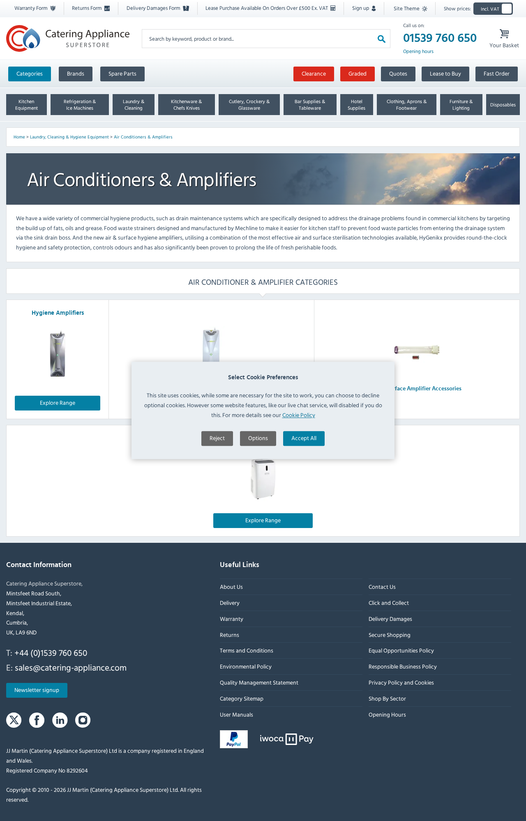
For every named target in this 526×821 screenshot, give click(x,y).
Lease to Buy (445, 73)
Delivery (230, 602)
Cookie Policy (298, 414)
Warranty (231, 618)
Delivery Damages (390, 618)
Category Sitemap (241, 698)
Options (258, 438)
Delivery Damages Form (154, 8)
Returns (229, 634)
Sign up (361, 8)
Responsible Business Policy (403, 666)
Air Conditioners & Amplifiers (143, 137)
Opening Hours (387, 714)
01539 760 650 (440, 38)
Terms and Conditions (246, 650)
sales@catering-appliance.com (71, 667)
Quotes (398, 73)
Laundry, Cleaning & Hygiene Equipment (69, 137)
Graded (357, 73)
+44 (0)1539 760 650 (50, 652)
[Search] (381, 38)
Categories (29, 73)
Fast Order (497, 73)
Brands (75, 73)
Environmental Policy (246, 666)
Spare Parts (122, 73)
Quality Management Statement (259, 682)
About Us (231, 586)
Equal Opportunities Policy (401, 650)
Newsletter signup (36, 690)
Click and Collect (389, 602)
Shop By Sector (387, 698)
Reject (217, 438)
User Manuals (236, 714)
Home (19, 137)
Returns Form (87, 8)
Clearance (314, 73)
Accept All (303, 438)
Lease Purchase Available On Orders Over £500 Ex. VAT (267, 8)
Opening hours (418, 51)
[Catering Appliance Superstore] (67, 38)
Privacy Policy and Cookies (401, 682)
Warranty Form (31, 8)
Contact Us (382, 586)
